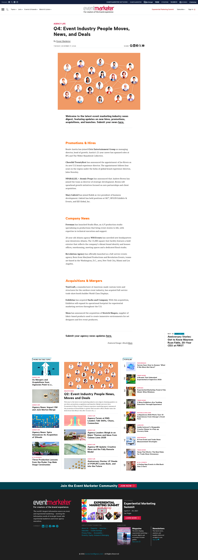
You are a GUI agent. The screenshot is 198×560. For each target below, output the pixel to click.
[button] (3, 9)
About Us (85, 528)
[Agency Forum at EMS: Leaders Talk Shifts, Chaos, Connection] (75, 420)
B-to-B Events (37, 457)
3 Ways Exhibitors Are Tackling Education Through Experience (149, 403)
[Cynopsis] (164, 2)
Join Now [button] (126, 485)
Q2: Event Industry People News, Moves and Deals (89, 396)
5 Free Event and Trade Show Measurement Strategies (149, 441)
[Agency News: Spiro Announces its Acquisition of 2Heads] (45, 421)
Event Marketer (63, 41)
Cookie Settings (96, 531)
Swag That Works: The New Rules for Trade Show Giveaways (150, 453)
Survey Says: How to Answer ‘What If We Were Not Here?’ (151, 366)
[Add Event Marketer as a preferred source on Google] (131, 45)
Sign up (155, 539)
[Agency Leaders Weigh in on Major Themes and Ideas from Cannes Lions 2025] (75, 435)
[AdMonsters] (183, 2)
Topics (13, 9)
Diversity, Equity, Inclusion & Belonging (95, 535)
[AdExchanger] (148, 2)
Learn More (131, 518)
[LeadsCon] (174, 2)
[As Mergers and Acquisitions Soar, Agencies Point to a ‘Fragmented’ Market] (45, 368)
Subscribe (180, 9)
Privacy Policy (86, 533)
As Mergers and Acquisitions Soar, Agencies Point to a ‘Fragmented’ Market (42, 382)
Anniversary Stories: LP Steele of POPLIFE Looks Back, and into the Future (102, 463)
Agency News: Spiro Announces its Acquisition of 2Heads (45, 434)
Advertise (103, 528)
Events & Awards (30, 9)
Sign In (191, 9)
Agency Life (59, 24)
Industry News (69, 391)
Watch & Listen (44, 9)
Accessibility (98, 533)
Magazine (94, 528)
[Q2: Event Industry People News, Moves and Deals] (91, 375)
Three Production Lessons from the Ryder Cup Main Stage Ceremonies (45, 462)
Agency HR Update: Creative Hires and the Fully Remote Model (102, 449)
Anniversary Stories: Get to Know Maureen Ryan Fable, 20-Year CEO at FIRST (180, 341)
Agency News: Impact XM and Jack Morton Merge (44, 408)
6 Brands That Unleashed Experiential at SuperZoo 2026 (149, 379)
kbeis (130, 343)
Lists (19, 9)
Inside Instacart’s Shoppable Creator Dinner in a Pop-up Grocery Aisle (148, 429)
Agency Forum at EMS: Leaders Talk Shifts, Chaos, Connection (101, 420)
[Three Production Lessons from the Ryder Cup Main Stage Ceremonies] (45, 448)
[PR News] (157, 2)
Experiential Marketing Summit (163, 9)
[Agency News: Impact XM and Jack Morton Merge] (45, 396)
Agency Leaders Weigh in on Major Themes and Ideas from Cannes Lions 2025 (102, 435)
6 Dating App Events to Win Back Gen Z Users (150, 465)
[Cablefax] (192, 2)
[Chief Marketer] (135, 2)
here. (121, 122)
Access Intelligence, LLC (94, 554)
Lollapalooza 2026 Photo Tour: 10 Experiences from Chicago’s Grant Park (151, 417)
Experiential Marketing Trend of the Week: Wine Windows (151, 391)
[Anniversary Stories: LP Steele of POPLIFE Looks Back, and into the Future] (75, 463)
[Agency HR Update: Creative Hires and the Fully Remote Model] (75, 449)
